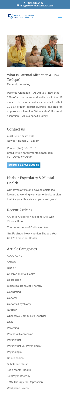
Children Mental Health (21, 273)
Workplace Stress (18, 388)
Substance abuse (17, 364)
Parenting (24, 84)
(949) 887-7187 (26, 148)
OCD (10, 321)
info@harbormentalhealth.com (34, 152)
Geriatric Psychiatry (19, 303)
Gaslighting (14, 291)
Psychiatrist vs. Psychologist (24, 345)
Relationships (15, 357)
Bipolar (11, 267)
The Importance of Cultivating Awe (28, 227)
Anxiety (11, 261)
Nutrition (12, 309)
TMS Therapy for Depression (25, 381)
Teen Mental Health (19, 369)
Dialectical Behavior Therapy (24, 285)
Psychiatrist (14, 339)
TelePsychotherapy (18, 375)
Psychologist (14, 351)
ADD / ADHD (14, 255)
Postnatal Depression (20, 333)
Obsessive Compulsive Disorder (26, 315)
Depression (14, 279)
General (12, 84)
